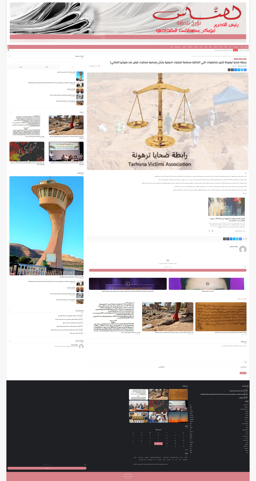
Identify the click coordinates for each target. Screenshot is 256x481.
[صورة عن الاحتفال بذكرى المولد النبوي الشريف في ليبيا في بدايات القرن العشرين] (221, 316)
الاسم (245, 361)
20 (141, 440)
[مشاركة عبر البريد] (232, 69)
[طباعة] (229, 69)
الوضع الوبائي (185, 459)
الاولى (242, 46)
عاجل (247, 433)
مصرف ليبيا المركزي (142, 459)
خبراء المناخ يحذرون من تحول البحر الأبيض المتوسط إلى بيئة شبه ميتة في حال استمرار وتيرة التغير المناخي (27, 163)
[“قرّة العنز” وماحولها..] (80, 90)
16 (175, 440)
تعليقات (20, 67)
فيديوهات (246, 448)
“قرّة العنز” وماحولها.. (71, 89)
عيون (247, 442)
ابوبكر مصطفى (241, 66)
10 (166, 438)
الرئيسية (246, 46)
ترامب (180, 459)
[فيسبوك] (245, 69)
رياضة (221, 46)
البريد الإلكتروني (243, 366)
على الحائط (245, 440)
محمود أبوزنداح (150, 459)
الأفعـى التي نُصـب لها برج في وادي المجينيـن (66, 72)
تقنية (247, 425)
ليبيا (230, 46)
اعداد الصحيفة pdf (244, 409)
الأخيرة (46, 67)
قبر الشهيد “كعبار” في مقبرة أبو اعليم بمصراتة (65, 101)
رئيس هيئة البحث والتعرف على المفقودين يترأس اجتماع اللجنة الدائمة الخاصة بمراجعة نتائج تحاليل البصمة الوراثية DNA (51, 83)
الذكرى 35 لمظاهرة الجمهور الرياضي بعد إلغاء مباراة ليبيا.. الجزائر (62, 95)
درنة (172, 459)
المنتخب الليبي (140, 457)
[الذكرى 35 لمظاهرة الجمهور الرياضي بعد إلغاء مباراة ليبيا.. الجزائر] (80, 96)
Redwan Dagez (74, 344)
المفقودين (146, 457)
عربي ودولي (235, 46)
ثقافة (210, 46)
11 (158, 438)
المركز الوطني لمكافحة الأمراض (155, 457)
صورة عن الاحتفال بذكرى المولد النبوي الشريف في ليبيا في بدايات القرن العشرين (231, 332)
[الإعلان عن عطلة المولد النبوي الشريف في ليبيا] (114, 316)
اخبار (237, 56)
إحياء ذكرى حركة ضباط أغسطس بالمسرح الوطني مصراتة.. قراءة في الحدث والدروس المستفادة (67, 163)
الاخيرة (184, 46)
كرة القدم (168, 459)
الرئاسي (185, 457)
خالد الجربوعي (245, 429)
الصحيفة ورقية (177, 46)
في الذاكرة (190, 46)
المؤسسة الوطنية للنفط (174, 457)
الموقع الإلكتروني (161, 366)
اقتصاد (225, 46)
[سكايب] (238, 69)
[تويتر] (242, 69)
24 (166, 443)
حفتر (176, 459)
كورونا (246, 450)
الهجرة (135, 457)
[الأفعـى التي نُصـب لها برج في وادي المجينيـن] (80, 76)
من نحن (171, 46)
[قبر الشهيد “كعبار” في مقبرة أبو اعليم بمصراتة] (80, 102)
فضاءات (195, 46)
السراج (181, 457)
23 (175, 443)
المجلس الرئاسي (165, 457)
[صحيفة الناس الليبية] (128, 22)
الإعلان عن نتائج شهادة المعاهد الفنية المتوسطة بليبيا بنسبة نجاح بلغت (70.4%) (217, 50)
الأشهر (72, 67)
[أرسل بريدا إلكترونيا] (238, 66)
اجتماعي (215, 46)
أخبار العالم (246, 404)
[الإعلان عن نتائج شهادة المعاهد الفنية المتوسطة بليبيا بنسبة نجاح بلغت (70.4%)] (138, 405)
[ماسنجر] (235, 69)
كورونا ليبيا (159, 459)
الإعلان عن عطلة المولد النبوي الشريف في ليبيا (130, 332)
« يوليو (186, 449)
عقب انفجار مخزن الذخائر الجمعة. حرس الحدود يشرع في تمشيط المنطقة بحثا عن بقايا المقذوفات (174, 332)
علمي (201, 46)
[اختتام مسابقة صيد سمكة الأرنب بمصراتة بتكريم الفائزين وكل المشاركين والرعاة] (138, 417)
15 (183, 440)
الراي (206, 46)
